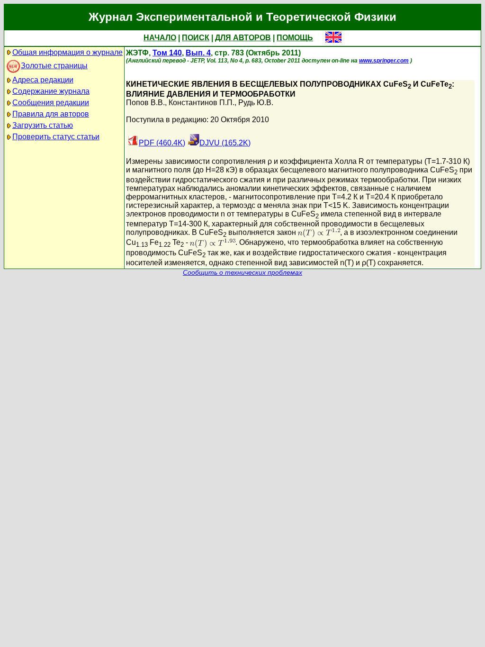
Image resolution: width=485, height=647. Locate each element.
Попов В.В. (145, 103)
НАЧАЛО (160, 38)
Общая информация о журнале (67, 52)
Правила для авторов (50, 114)
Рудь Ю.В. (255, 103)
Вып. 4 (198, 53)
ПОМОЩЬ (295, 38)
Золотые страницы (54, 66)
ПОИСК (195, 38)
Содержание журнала (51, 91)
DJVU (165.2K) (225, 143)
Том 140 (167, 53)
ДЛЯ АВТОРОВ (243, 38)
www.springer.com (384, 60)
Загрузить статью (42, 125)
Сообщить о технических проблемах (242, 272)
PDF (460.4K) (162, 143)
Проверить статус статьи (55, 137)
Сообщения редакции (50, 103)
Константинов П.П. (201, 103)
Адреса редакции (42, 80)
